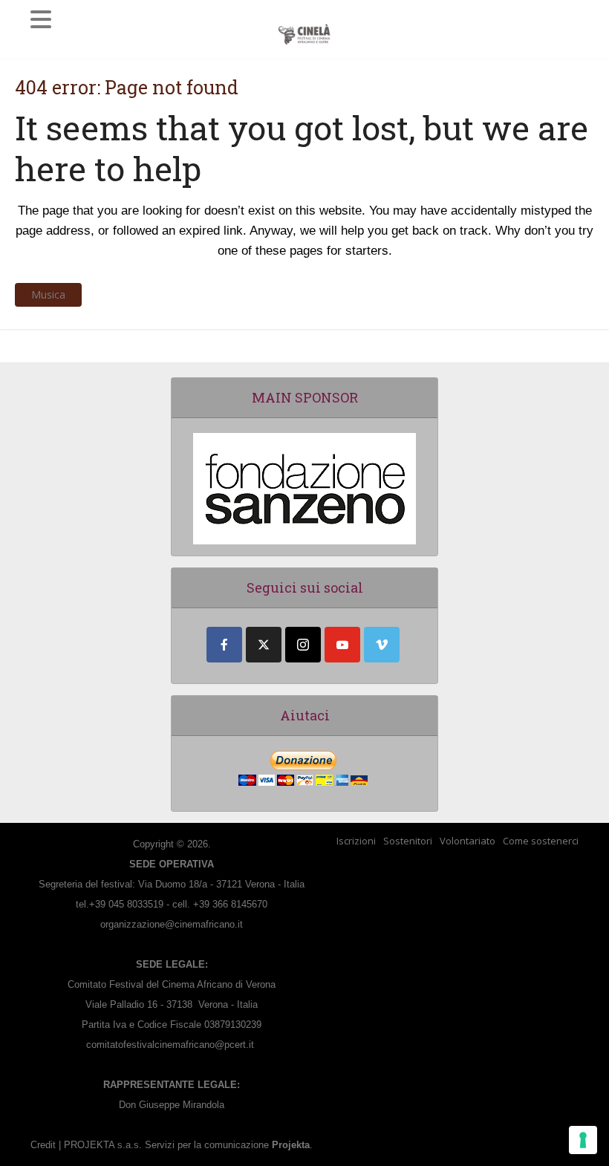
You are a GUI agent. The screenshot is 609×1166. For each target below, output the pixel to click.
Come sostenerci (541, 840)
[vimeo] (382, 644)
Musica (48, 294)
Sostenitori (407, 840)
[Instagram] (303, 644)
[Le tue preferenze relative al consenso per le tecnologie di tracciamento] (583, 1140)
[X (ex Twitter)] (263, 644)
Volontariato (467, 840)
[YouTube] (342, 644)
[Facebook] (224, 644)
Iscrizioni (356, 840)
